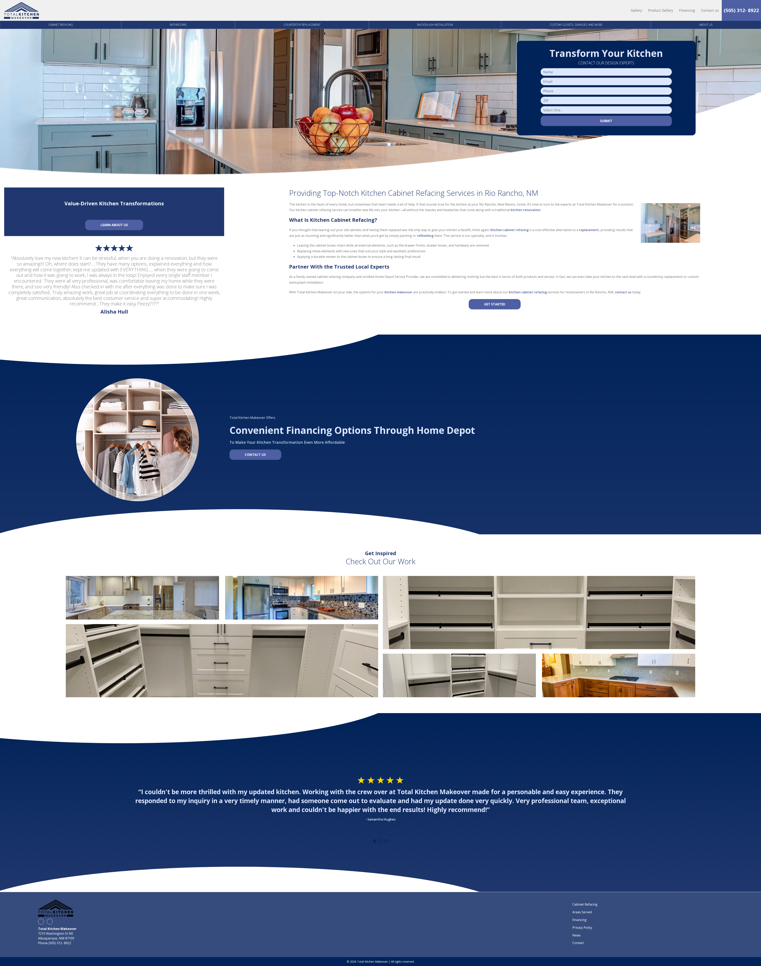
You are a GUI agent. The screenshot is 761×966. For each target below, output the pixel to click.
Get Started (494, 304)
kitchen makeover (398, 292)
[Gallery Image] (142, 598)
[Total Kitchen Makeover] (21, 10)
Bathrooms (178, 25)
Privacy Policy (582, 927)
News (576, 935)
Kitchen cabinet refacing (509, 230)
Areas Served (582, 912)
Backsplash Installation (435, 25)
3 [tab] (386, 841)
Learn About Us (114, 225)
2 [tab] (380, 841)
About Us (706, 25)
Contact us (710, 10)
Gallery (636, 10)
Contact (578, 943)
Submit (606, 121)
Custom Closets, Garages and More (576, 25)
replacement (589, 230)
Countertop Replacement (301, 25)
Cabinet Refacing (60, 25)
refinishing (424, 235)
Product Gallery (660, 10)
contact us (623, 292)
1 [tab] (374, 841)
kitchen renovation (525, 210)
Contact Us (255, 454)
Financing (687, 10)
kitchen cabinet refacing (528, 292)
